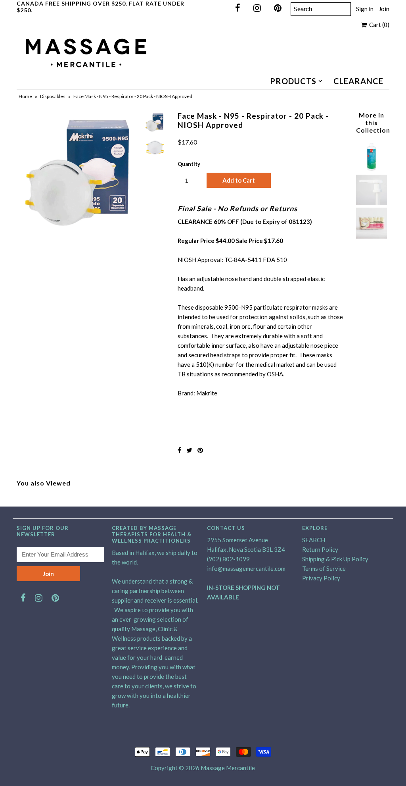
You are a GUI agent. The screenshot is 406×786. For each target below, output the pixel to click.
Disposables (52, 96)
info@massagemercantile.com (246, 568)
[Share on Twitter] (189, 450)
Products (293, 81)
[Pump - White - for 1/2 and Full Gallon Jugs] (371, 202)
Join (384, 8)
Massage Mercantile (228, 767)
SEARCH (313, 539)
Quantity (189, 164)
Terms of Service (324, 568)
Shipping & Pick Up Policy (335, 559)
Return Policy (320, 549)
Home (25, 96)
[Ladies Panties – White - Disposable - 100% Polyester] (371, 236)
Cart (378, 24)
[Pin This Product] (200, 450)
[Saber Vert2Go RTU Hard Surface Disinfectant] (371, 169)
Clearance (358, 81)
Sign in (364, 8)
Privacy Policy (321, 578)
